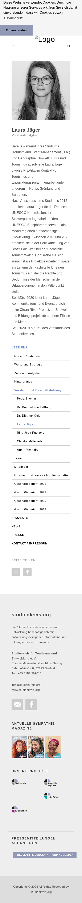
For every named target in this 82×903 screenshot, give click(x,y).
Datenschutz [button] (13, 18)
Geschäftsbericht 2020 (30, 500)
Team (18, 458)
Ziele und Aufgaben (27, 373)
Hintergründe (23, 381)
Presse (18, 534)
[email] (16, 572)
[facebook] (27, 572)
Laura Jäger (26, 424)
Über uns (19, 347)
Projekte (20, 517)
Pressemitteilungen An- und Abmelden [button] (45, 855)
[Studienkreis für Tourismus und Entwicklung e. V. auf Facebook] (31, 704)
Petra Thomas (27, 398)
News (16, 526)
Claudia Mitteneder (30, 441)
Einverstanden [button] (16, 30)
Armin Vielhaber (28, 449)
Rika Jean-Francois (30, 432)
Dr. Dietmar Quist (29, 415)
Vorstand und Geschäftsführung (38, 390)
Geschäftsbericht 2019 (30, 509)
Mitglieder (21, 466)
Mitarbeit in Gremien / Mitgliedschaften (42, 475)
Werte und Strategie (28, 364)
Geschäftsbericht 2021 (30, 492)
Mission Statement (27, 356)
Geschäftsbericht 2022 (30, 483)
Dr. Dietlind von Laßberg (34, 407)
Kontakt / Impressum (30, 543)
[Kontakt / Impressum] (17, 704)
